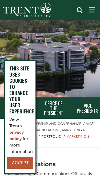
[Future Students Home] (27, 10)
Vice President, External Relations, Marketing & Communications (49, 130)
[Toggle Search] (79, 10)
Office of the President (53, 108)
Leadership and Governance (54, 124)
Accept (20, 162)
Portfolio (51, 137)
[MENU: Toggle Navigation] (91, 10)
